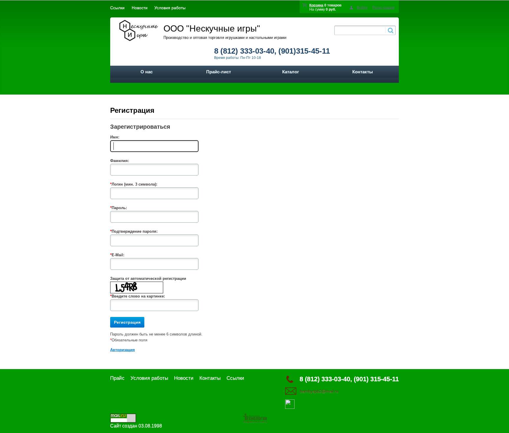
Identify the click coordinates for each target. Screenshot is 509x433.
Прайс (117, 378)
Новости (140, 7)
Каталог (290, 71)
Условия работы (170, 7)
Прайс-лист (218, 71)
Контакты (362, 71)
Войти (362, 7)
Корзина (316, 5)
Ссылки (117, 7)
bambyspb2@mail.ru (319, 391)
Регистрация (383, 7)
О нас (147, 71)
